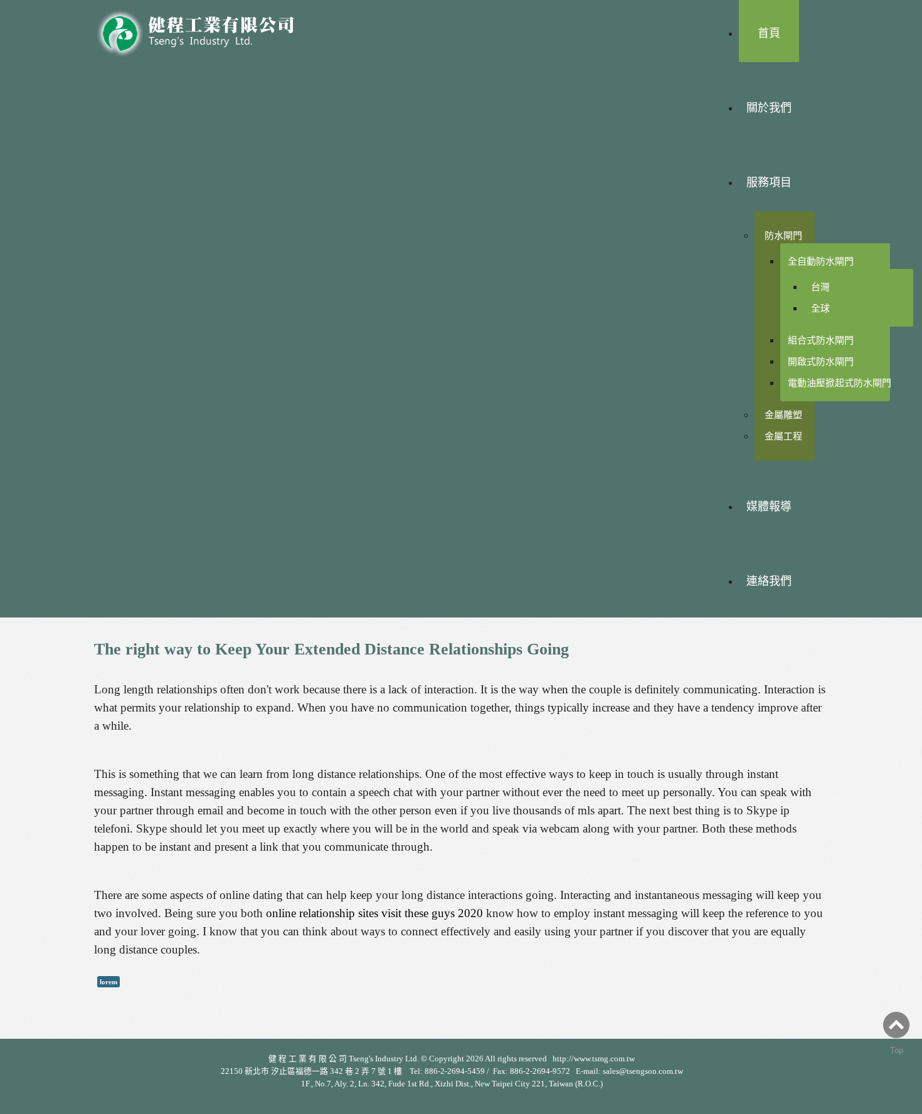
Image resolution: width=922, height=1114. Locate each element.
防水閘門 (783, 235)
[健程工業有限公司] (204, 29)
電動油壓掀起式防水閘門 (839, 382)
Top (896, 1050)
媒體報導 (769, 506)
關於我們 (769, 108)
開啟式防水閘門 (821, 361)
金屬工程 (783, 436)
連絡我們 (769, 581)
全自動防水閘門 (821, 261)
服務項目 (769, 182)
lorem (108, 981)
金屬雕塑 (783, 414)
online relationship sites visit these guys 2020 (374, 913)
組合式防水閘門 (821, 340)
